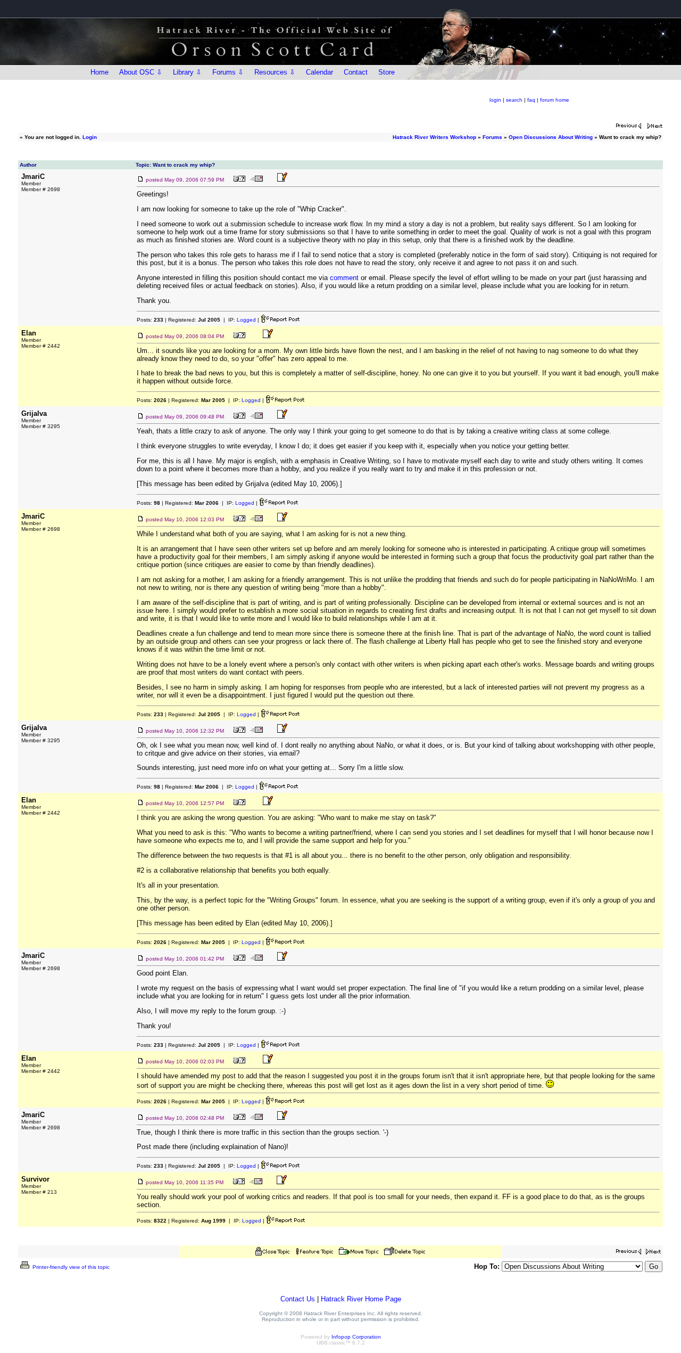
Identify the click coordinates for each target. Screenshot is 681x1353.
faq (531, 100)
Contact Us (297, 1299)
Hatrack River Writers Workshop (434, 137)
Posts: (150, 320)
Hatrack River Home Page (361, 1299)
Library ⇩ (187, 72)
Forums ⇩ (228, 72)
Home (99, 72)
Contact (356, 72)
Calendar (319, 72)
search (514, 100)
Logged (246, 320)
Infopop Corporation (356, 1337)
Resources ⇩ (274, 72)
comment (344, 278)
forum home (554, 100)
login (495, 100)
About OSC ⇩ (140, 72)
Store (386, 72)
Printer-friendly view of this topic (70, 1267)
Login (89, 137)
